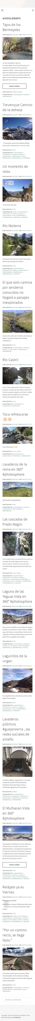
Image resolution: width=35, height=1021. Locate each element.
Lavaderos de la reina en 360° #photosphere (15, 469)
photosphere (17, 509)
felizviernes (22, 916)
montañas (24, 579)
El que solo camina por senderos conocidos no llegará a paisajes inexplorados (17, 292)
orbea (25, 920)
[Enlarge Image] (6, 41)
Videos (20, 92)
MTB (23, 156)
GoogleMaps (18, 94)
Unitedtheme (17, 1017)
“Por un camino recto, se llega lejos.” (15, 935)
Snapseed (16, 217)
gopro (26, 94)
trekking (24, 217)
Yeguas (25, 647)
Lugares (14, 92)
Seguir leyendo (14, 86)
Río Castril (10, 359)
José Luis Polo (27, 34)
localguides (23, 270)
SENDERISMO (21, 215)
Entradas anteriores (13, 1000)
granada (15, 796)
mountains (16, 156)
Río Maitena (12, 225)
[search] (32, 10)
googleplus (17, 918)
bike (15, 212)
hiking (21, 154)
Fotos (14, 150)
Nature (18, 581)
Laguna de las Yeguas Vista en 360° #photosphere (17, 596)
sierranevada (16, 158)
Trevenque (26, 158)
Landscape (23, 796)
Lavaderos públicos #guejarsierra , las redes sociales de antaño (16, 729)
